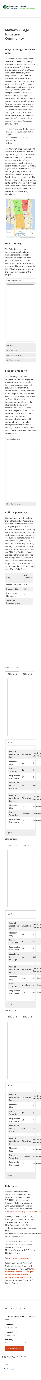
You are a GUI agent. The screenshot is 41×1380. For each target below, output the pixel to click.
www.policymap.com (20, 1258)
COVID (6, 1364)
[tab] (12, 673)
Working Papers (21, 1277)
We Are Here (9, 1369)
